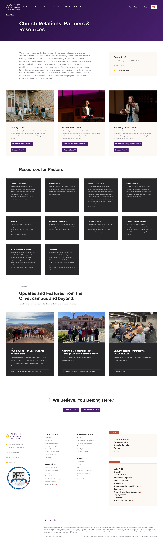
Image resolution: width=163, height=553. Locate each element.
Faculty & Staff (120, 442)
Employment (119, 495)
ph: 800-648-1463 (13, 452)
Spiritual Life (49, 437)
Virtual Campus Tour (123, 500)
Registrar (47, 473)
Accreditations (49, 476)
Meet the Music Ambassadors (74, 144)
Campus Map (49, 457)
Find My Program (82, 449)
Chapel (117, 472)
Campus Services (50, 449)
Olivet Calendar (50, 454)
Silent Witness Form (128, 540)
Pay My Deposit (82, 452)
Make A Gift (119, 469)
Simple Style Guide (139, 540)
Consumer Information (84, 476)
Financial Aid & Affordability (85, 440)
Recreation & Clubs (51, 443)
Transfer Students (82, 446)
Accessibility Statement (97, 536)
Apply (79, 437)
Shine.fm (148, 540)
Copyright (86, 536)
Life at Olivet (50, 434)
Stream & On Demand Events (126, 486)
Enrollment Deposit (122, 478)
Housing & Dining (50, 446)
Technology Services (51, 452)
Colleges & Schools (51, 467)
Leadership (80, 462)
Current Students (121, 439)
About (13, 15)
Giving (79, 464)
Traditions (80, 467)
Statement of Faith (83, 473)
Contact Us (11, 462)
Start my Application (90, 410)
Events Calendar (121, 480)
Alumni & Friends (121, 445)
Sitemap (154, 540)
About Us (81, 458)
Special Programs (50, 484)
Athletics (47, 440)
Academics (50, 464)
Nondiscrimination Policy (111, 536)
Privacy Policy (135, 536)
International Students (84, 443)
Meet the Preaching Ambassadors (127, 144)
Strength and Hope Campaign (127, 492)
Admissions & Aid (85, 434)
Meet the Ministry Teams (21, 144)
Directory (118, 498)
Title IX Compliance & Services (149, 536)
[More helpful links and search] (154, 7)
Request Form (17, 150)
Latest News (119, 475)
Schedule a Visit (70, 410)
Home (8, 15)
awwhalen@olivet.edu (122, 70)
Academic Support (50, 482)
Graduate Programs (51, 470)
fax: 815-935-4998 (13, 457)
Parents (117, 448)
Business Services (82, 479)
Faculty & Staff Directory (52, 479)
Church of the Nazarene (84, 470)
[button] (78, 7)
